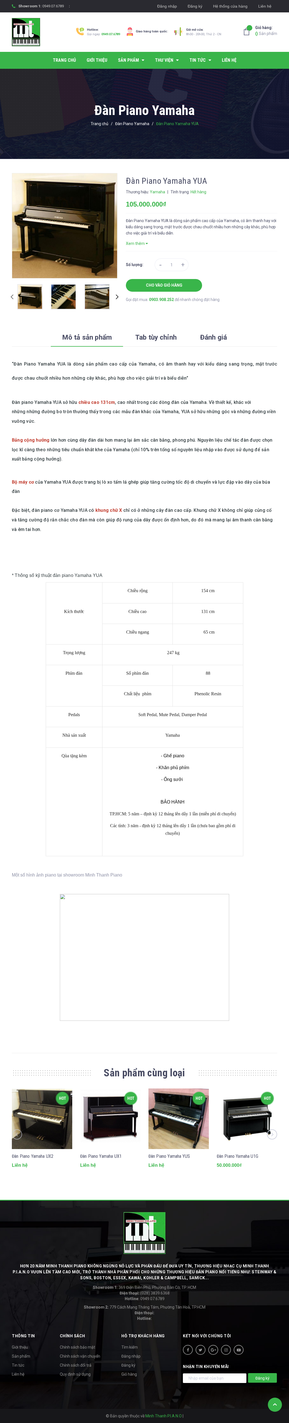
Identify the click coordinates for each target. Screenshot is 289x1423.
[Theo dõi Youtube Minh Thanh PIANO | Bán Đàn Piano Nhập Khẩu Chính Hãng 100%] (239, 1350)
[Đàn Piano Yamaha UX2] (42, 1118)
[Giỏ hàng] (248, 31)
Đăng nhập (167, 6)
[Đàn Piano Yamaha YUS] (178, 1118)
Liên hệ (265, 6)
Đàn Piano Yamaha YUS (169, 1156)
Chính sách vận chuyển (80, 1356)
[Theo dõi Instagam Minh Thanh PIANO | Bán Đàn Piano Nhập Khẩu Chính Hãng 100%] (226, 1350)
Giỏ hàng (129, 1374)
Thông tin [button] (23, 1336)
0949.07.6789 (53, 6)
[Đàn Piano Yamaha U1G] (247, 1118)
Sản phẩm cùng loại (144, 1073)
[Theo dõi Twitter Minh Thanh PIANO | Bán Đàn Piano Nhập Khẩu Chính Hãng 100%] (200, 1350)
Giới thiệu (20, 1347)
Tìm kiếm (129, 1347)
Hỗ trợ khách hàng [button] (143, 1336)
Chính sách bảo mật (77, 1347)
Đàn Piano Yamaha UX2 (32, 1156)
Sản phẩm (266, 30)
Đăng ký (195, 6)
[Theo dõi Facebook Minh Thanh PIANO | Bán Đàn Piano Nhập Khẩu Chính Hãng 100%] (188, 1350)
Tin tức (18, 1365)
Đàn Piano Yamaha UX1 (101, 1156)
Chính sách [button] (72, 1336)
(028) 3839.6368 (145, 1293)
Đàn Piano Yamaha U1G (237, 1156)
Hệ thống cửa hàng (230, 6)
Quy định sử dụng (75, 1374)
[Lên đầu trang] (275, 1405)
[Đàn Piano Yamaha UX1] (110, 1118)
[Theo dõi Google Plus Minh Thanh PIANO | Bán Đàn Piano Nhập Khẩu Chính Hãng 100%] (213, 1350)
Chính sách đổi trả (75, 1365)
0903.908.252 (162, 299)
